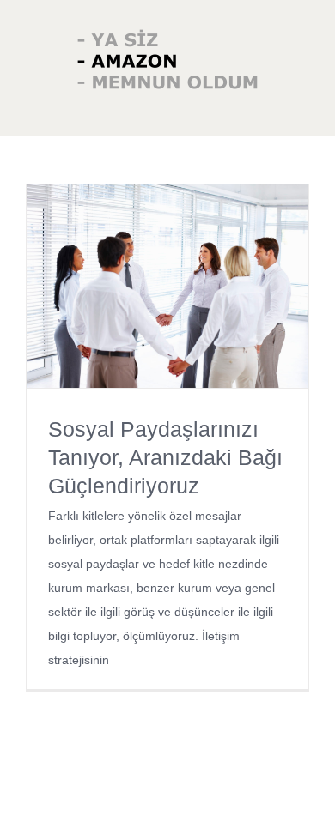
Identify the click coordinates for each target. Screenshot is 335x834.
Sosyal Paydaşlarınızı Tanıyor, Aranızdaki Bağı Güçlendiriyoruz (165, 457)
